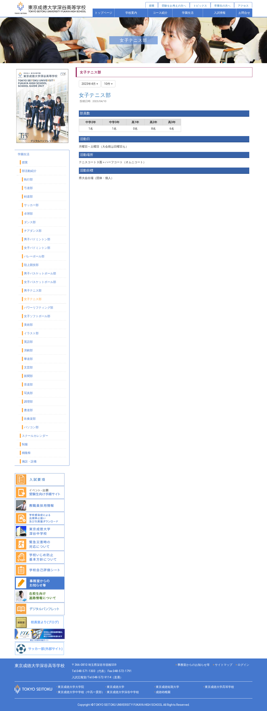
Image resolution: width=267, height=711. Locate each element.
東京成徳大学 (115, 686)
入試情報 (219, 12)
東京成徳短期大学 (167, 686)
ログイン (243, 664)
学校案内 (131, 12)
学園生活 (188, 12)
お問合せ (244, 12)
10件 (107, 83)
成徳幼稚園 (163, 692)
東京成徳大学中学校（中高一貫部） (81, 692)
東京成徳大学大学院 (71, 686)
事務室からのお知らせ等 (194, 664)
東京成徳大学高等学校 (219, 686)
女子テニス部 (95, 95)
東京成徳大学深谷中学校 (123, 692)
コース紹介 (160, 12)
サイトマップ (223, 664)
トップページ (103, 12)
